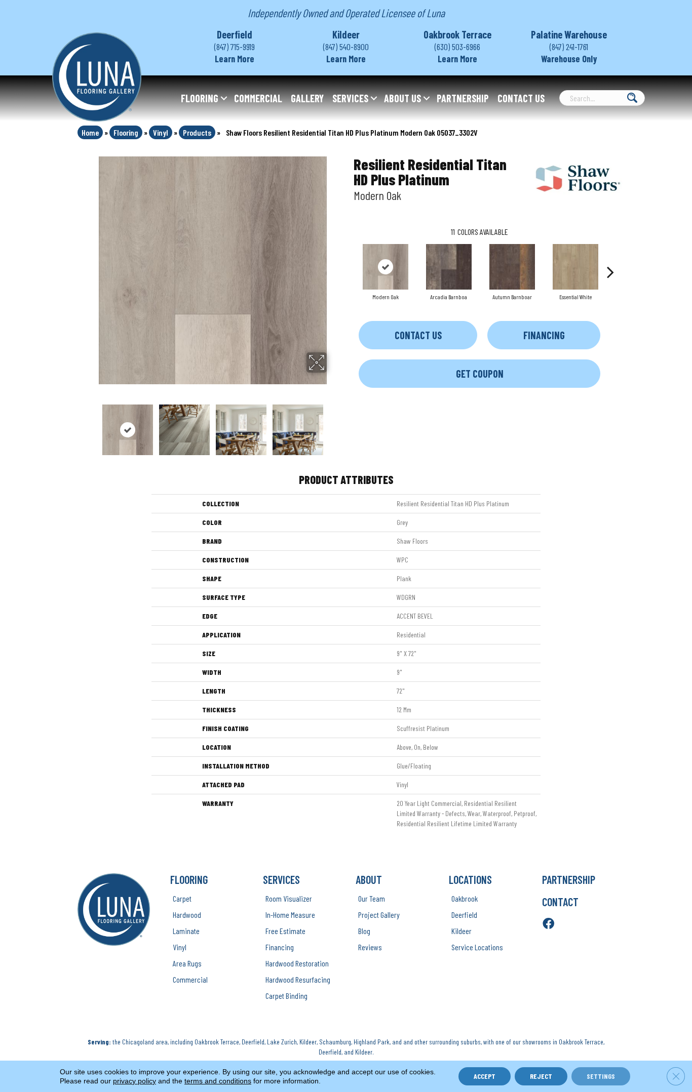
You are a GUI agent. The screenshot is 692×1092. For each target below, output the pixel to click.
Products (197, 132)
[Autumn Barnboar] (512, 266)
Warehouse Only (569, 58)
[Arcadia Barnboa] (449, 266)
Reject (541, 1076)
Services (350, 98)
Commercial (258, 98)
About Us (402, 98)
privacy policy (134, 1081)
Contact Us (521, 98)
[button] (223, 98)
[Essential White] (575, 266)
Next (333, 425)
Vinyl (160, 132)
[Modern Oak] (385, 266)
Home (90, 132)
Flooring (199, 98)
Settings (601, 1076)
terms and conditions (217, 1081)
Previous (92, 425)
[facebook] (548, 924)
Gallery (307, 98)
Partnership (463, 98)
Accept (484, 1076)
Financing (544, 335)
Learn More (234, 58)
